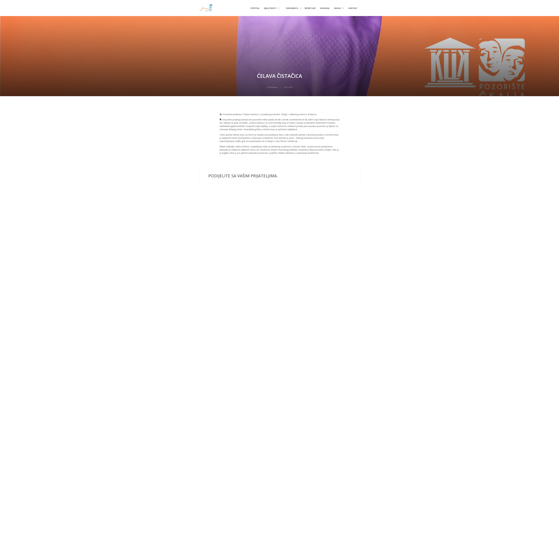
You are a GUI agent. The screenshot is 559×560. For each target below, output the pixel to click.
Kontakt (353, 8)
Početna (255, 8)
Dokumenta (292, 8)
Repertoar (310, 8)
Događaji (324, 8)
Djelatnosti (270, 8)
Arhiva (337, 8)
